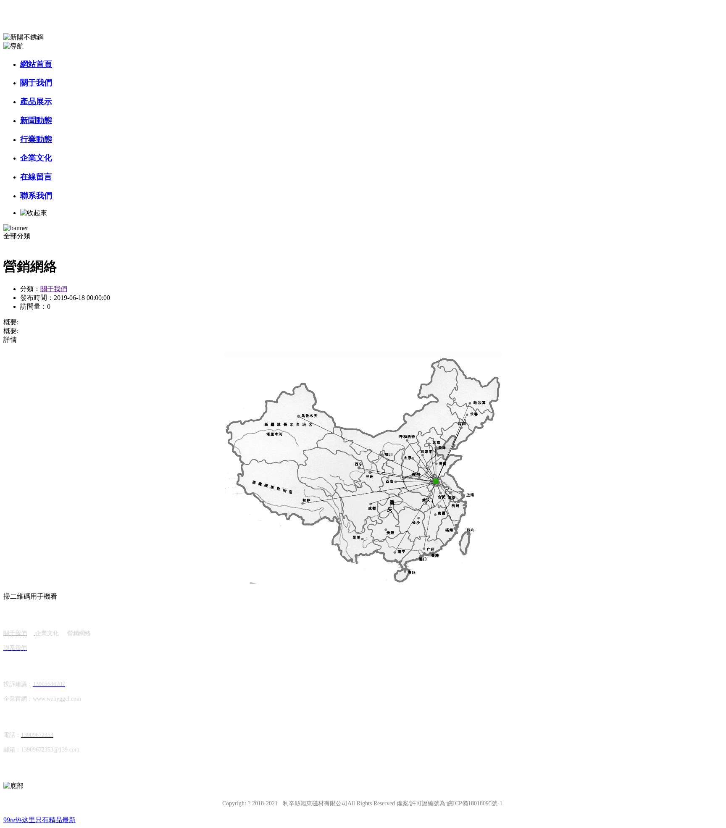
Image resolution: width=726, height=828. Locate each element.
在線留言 (36, 176)
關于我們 (36, 82)
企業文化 (36, 157)
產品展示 (36, 101)
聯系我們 (36, 195)
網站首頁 (36, 64)
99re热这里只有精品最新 (39, 819)
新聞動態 (36, 120)
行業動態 (36, 139)
